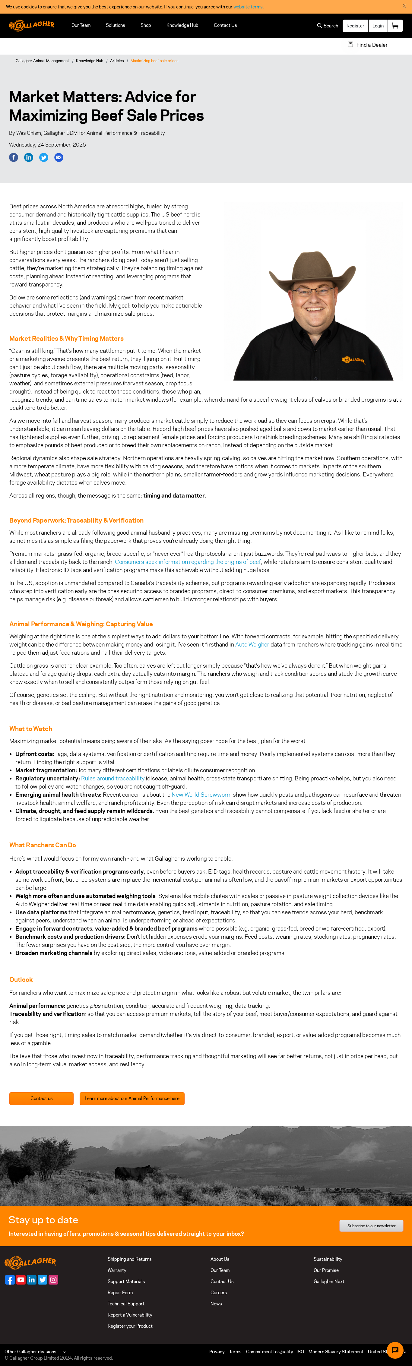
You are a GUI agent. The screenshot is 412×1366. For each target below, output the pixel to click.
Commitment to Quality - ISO (275, 1352)
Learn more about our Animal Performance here (132, 1098)
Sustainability (328, 1259)
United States (382, 1352)
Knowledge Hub (182, 25)
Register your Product (130, 1326)
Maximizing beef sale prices (154, 60)
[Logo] (31, 26)
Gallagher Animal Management (42, 60)
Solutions (115, 25)
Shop (146, 25)
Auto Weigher (252, 644)
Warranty (117, 1270)
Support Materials (126, 1281)
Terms (235, 1352)
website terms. (248, 7)
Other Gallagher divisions (30, 1352)
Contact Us (225, 25)
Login (378, 26)
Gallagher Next (329, 1281)
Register (355, 26)
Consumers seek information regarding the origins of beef (188, 562)
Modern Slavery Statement (336, 1352)
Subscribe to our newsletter (371, 1225)
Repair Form (120, 1292)
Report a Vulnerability (130, 1315)
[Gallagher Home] (30, 1262)
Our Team (80, 25)
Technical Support (126, 1304)
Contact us (41, 1098)
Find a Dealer (372, 45)
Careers (219, 1292)
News (216, 1304)
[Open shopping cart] (395, 26)
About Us (220, 1259)
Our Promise (326, 1270)
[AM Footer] (10, 1279)
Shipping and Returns (130, 1259)
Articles (117, 60)
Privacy (217, 1352)
